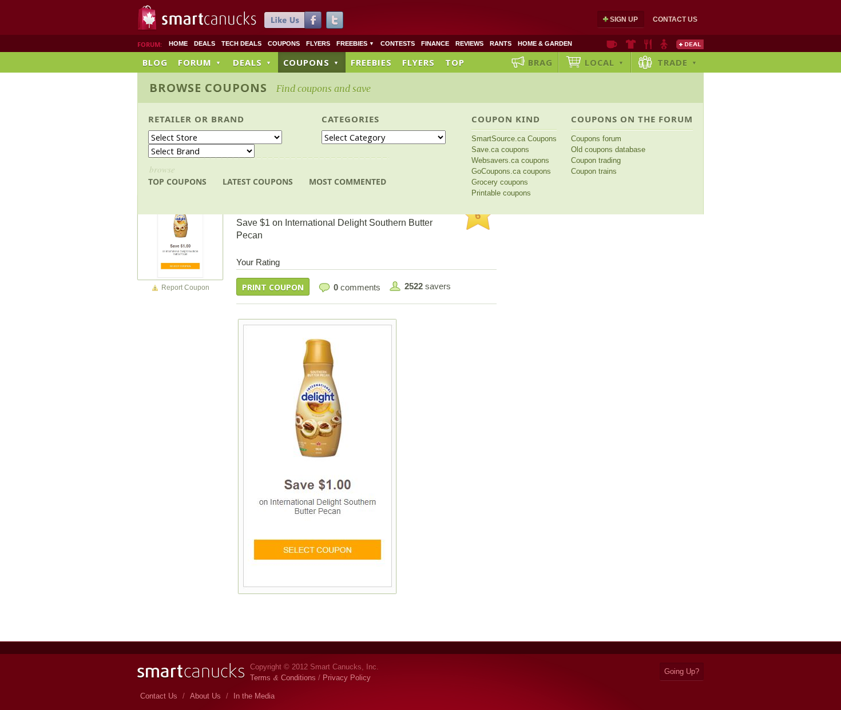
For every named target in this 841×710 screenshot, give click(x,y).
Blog (155, 62)
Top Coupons (177, 175)
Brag (540, 62)
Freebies (355, 43)
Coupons (284, 43)
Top (455, 62)
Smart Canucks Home (190, 671)
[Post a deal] (690, 44)
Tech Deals (241, 43)
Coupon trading (596, 160)
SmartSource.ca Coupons (514, 138)
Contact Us (675, 19)
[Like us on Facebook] (293, 20)
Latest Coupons (258, 181)
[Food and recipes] (648, 44)
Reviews (469, 43)
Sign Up (624, 19)
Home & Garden (545, 43)
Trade (677, 62)
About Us (205, 696)
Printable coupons (501, 193)
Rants (500, 43)
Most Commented (347, 181)
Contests (397, 43)
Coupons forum (596, 138)
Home (178, 43)
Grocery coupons (499, 182)
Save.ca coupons (500, 149)
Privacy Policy (347, 677)
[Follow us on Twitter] (335, 20)
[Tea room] (611, 44)
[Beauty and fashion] (631, 44)
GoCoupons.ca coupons (511, 171)
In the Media (254, 696)
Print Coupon (273, 287)
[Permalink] (180, 236)
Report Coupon (185, 288)
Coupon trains (594, 171)
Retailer (170, 119)
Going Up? (681, 671)
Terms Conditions (283, 677)
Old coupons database (608, 149)
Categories (350, 119)
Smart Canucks (209, 18)
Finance (435, 43)
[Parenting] (664, 44)
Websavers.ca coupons (510, 160)
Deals (204, 43)
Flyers (318, 43)
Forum (199, 62)
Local (604, 62)
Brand (227, 119)
